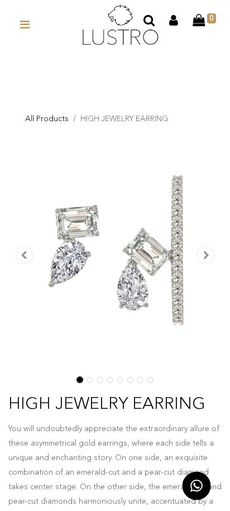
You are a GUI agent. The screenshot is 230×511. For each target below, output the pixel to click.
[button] (24, 256)
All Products (47, 119)
